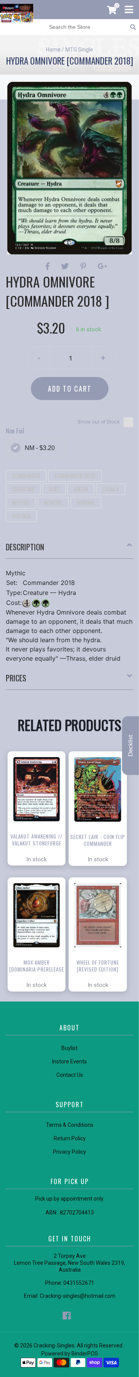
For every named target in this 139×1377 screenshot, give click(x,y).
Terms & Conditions (69, 1125)
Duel (54, 489)
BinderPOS (84, 1353)
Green (81, 489)
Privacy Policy (69, 1152)
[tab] (69, 550)
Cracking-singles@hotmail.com (77, 1296)
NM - (40, 448)
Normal (86, 502)
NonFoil (53, 502)
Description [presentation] (25, 547)
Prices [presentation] (16, 678)
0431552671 (78, 1283)
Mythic (21, 502)
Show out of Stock (99, 422)
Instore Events (69, 1061)
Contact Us (69, 1075)
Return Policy (70, 1138)
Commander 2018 (74, 475)
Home (53, 50)
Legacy (110, 489)
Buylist (69, 1048)
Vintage (21, 516)
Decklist (130, 745)
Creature (23, 489)
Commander (26, 475)
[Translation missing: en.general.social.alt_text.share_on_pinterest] (84, 266)
